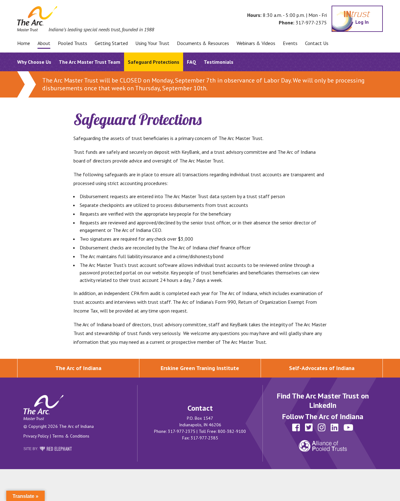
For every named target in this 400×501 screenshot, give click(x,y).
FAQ (191, 62)
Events (290, 43)
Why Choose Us (34, 62)
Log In (363, 21)
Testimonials (218, 62)
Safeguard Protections (153, 62)
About (44, 43)
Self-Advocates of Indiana (321, 368)
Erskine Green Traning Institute (200, 368)
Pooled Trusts (72, 43)
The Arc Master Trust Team (89, 62)
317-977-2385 (204, 438)
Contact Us (316, 43)
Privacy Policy (36, 436)
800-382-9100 (232, 431)
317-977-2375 (311, 22)
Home (23, 43)
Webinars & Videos (256, 43)
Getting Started (111, 43)
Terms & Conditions (70, 436)
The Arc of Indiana (78, 368)
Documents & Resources (203, 43)
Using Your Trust (152, 43)
